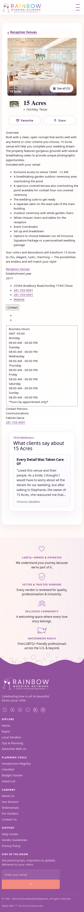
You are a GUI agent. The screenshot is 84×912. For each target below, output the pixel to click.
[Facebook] (5, 710)
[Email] (43, 710)
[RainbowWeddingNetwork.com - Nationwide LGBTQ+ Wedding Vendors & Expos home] (27, 7)
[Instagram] (12, 710)
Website (19, 299)
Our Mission (10, 802)
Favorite (24, 120)
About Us (8, 796)
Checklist (8, 769)
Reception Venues (22, 32)
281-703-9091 (15, 422)
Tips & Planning (12, 743)
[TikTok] (28, 710)
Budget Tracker (12, 775)
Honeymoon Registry (16, 763)
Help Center (10, 834)
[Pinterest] (20, 710)
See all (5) (61, 88)
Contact (12, 307)
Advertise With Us (14, 749)
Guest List (8, 781)
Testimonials (10, 807)
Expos (6, 731)
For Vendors (10, 813)
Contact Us (9, 819)
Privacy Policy (11, 846)
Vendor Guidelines (14, 840)
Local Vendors (11, 737)
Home (6, 725)
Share (59, 120)
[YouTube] (35, 710)
